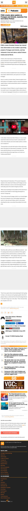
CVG (2, 480)
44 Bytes (9, 500)
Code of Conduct (5, 458)
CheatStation (4, 478)
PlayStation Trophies (5, 487)
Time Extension (4, 496)
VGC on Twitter (4, 472)
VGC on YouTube (5, 474)
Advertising (3, 456)
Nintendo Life (4, 485)
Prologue (3, 76)
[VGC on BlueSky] (22, 6)
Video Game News (6, 24)
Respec (2, 494)
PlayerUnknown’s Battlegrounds (18, 64)
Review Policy (4, 463)
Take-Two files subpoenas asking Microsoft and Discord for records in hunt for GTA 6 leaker (15, 356)
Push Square (4, 491)
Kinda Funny (4, 484)
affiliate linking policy (14, 308)
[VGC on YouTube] (23, 6)
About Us (3, 455)
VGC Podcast (4, 470)
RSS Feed (3, 465)
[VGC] (14, 2)
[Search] (26, 2)
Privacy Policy (4, 462)
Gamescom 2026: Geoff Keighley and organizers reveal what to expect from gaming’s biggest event (15, 373)
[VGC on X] (20, 6)
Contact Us (3, 460)
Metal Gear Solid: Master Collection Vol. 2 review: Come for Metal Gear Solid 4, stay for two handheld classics (15, 350)
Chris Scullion (23, 26)
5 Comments (24, 401)
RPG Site (3, 492)
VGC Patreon (4, 468)
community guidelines (9, 416)
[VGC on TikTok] (25, 6)
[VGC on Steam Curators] (26, 6)
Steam (18, 260)
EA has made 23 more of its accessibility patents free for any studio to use (18, 405)
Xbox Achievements (5, 497)
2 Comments (24, 410)
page (23, 425)
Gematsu (3, 482)
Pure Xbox (3, 489)
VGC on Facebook (5, 467)
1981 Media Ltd (9, 442)
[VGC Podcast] (19, 6)
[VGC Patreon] (17, 6)
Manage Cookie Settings (6, 453)
